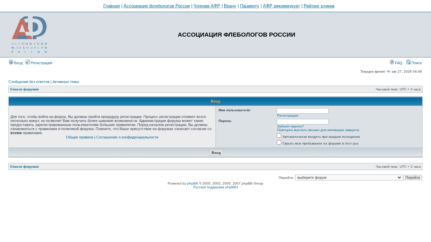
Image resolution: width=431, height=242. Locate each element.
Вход (18, 63)
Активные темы (66, 82)
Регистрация (41, 63)
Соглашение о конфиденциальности (127, 137)
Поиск (416, 63)
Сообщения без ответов (28, 82)
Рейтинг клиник (319, 5)
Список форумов (24, 89)
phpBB (192, 183)
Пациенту (249, 5)
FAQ (398, 63)
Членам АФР (207, 5)
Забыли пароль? (290, 126)
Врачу (230, 5)
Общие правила (79, 137)
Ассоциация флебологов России (157, 5)
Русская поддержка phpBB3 (215, 187)
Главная (111, 5)
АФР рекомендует (281, 5)
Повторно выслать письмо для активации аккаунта (318, 130)
